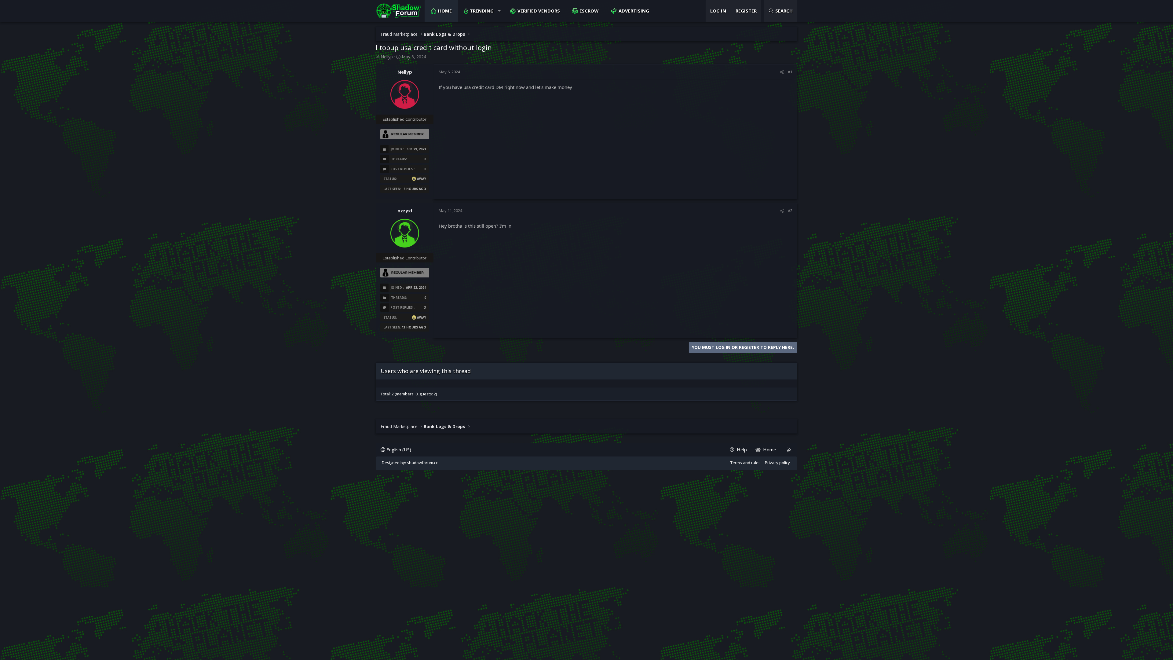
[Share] (782, 71)
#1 (790, 72)
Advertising (634, 11)
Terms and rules (745, 462)
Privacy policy (777, 462)
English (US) (398, 449)
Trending (482, 11)
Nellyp (387, 57)
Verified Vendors (538, 11)
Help (742, 449)
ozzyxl (404, 210)
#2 (790, 210)
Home (445, 11)
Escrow (589, 11)
